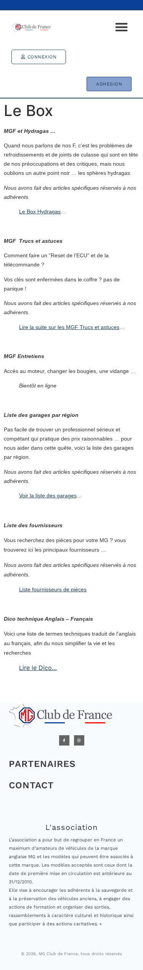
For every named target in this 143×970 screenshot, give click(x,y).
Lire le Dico (35, 667)
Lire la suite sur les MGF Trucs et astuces (69, 327)
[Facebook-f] (64, 740)
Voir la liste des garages (48, 495)
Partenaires (42, 764)
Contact (31, 785)
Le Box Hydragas (40, 211)
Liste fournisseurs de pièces (53, 589)
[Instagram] (79, 740)
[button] (122, 27)
